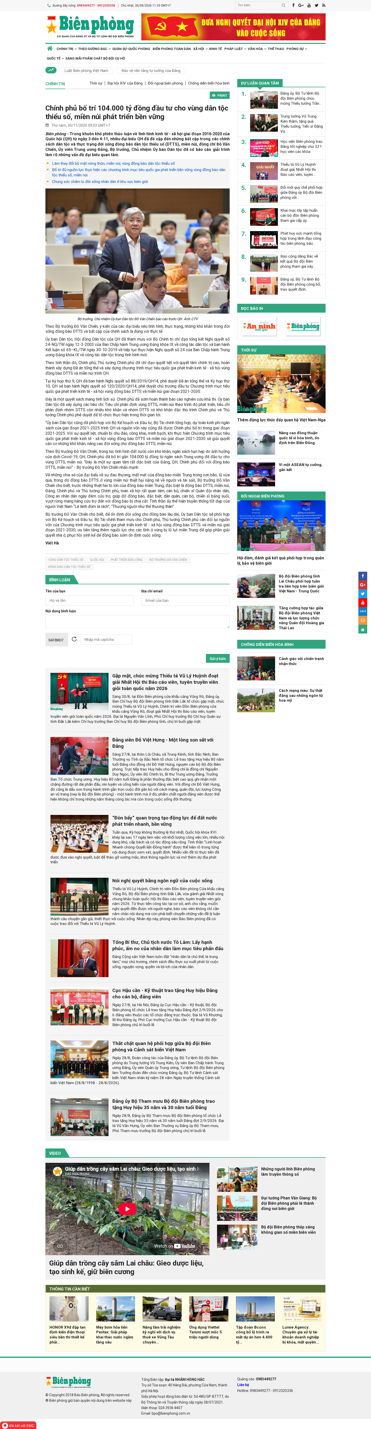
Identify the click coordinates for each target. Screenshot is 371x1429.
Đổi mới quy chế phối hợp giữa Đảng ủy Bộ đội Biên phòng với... (301, 192)
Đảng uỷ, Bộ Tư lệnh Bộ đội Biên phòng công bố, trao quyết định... (300, 284)
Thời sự (96, 83)
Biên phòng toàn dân (172, 49)
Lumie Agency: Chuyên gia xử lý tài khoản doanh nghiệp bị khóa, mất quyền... (300, 1334)
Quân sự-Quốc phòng (131, 49)
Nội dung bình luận (60, 611)
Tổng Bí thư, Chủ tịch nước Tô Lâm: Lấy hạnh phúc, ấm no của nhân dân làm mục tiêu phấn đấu (167, 945)
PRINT (222, 95)
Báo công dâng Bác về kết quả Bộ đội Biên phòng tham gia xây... (299, 261)
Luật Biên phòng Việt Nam (86, 70)
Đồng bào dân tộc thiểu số (69, 567)
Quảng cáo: (256, 1379)
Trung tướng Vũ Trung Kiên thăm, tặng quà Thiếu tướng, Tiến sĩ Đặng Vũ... (301, 123)
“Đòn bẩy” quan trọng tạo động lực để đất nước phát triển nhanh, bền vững (164, 821)
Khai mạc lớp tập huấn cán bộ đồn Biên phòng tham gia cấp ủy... (299, 215)
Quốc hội (97, 560)
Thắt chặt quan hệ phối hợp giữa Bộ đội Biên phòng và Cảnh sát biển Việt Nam (161, 1046)
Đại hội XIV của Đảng (125, 83)
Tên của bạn (55, 591)
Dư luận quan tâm (260, 83)
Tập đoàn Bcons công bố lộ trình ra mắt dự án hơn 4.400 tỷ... (254, 1334)
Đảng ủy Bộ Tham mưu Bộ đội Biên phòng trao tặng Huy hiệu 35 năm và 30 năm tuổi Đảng (163, 1104)
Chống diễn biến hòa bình (209, 83)
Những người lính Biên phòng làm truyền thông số (288, 1172)
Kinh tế (215, 49)
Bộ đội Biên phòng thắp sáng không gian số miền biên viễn (288, 1230)
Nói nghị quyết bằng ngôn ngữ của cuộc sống (162, 881)
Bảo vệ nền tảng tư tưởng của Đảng (150, 70)
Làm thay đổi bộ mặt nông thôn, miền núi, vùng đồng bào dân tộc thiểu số (113, 163)
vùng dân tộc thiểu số (65, 560)
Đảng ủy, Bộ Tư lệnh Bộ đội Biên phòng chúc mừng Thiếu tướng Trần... (301, 98)
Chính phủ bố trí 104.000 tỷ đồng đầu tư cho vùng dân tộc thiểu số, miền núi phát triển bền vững (136, 112)
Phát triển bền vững (127, 560)
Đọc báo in (252, 308)
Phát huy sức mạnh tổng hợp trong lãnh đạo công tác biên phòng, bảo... (300, 238)
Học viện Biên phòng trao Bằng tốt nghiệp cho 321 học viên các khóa (301, 146)
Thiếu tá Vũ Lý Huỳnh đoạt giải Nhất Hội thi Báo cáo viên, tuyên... (298, 169)
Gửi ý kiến (218, 659)
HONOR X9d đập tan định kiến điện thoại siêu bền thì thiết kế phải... (67, 1334)
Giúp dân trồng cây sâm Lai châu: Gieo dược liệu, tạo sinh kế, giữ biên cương (126, 1267)
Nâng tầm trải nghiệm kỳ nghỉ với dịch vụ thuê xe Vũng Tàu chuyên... (161, 1334)
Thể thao (276, 49)
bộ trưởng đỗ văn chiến (168, 560)
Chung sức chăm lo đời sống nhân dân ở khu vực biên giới (100, 181)
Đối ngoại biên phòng (165, 83)
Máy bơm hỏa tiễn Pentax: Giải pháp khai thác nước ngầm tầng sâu (114, 1334)
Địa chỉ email (152, 591)
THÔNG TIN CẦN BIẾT (69, 1289)
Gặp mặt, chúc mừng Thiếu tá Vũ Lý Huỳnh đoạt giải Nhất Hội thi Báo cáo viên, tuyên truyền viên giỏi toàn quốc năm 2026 (165, 682)
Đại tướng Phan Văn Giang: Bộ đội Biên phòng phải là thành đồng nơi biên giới (289, 1203)
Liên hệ (243, 1385)
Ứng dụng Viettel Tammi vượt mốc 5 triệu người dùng (205, 1332)
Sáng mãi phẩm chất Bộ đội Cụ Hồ (95, 58)
